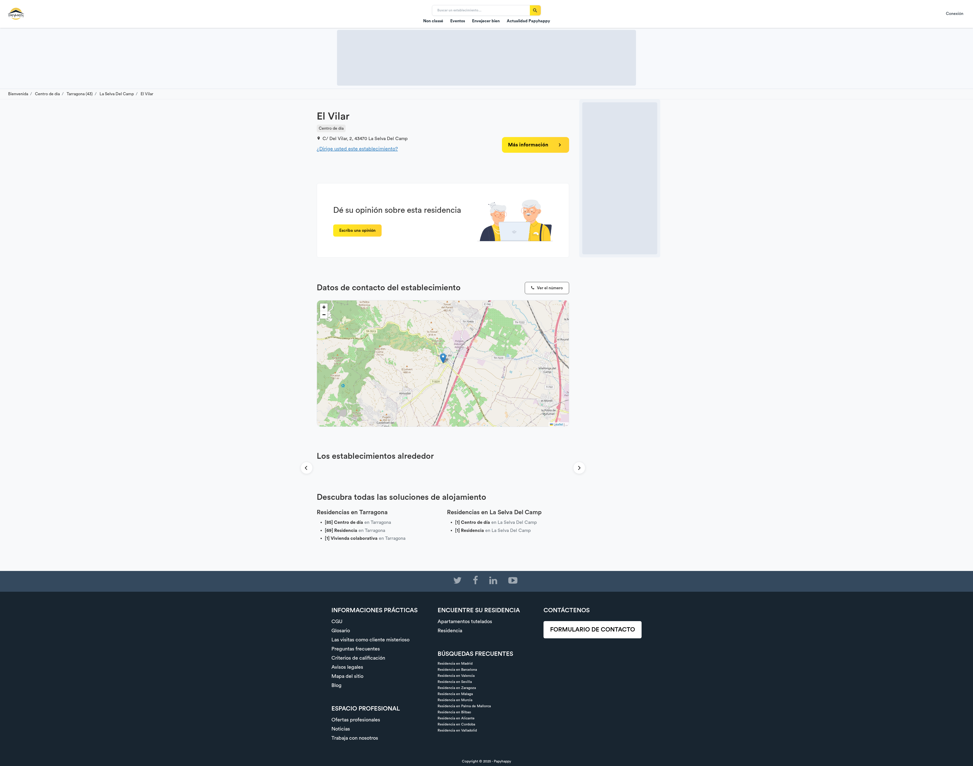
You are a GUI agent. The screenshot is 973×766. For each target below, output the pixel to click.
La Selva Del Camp (388, 138)
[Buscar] (535, 10)
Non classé (433, 21)
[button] (443, 358)
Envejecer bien (486, 21)
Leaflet (558, 424)
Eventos (457, 21)
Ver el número (549, 288)
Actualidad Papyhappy (528, 21)
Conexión (954, 14)
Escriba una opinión (357, 230)
